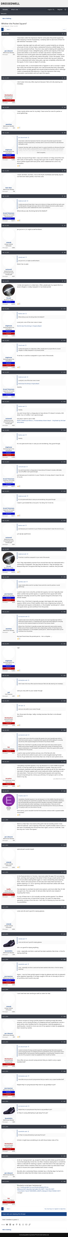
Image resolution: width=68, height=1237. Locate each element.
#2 (65, 78)
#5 (65, 171)
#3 (65, 107)
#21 (65, 643)
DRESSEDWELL (10, 3)
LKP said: (20, 705)
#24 (65, 730)
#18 (65, 549)
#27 (65, 820)
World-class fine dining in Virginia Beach (29, 326)
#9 (65, 281)
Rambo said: (21, 313)
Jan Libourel (6, 26)
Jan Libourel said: (22, 137)
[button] (19, 9)
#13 (65, 401)
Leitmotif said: (22, 466)
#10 (65, 309)
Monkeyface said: (22, 680)
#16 (65, 491)
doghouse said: (22, 201)
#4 (65, 132)
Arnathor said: (22, 796)
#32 (65, 959)
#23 (65, 701)
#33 (65, 989)
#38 (65, 1126)
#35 (65, 1042)
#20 (65, 611)
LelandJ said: (21, 257)
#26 (65, 791)
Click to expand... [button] (41, 152)
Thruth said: (21, 345)
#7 (65, 225)
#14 (65, 430)
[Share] (62, 34)
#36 (65, 1071)
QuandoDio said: (22, 964)
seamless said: (22, 582)
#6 (65, 196)
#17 (65, 520)
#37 (65, 1101)
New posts (3, 13)
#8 (65, 252)
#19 (65, 577)
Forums (5, 9)
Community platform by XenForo (34, 1235)
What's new (14, 9)
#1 (65, 34)
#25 (65, 761)
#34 (65, 1016)
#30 (65, 907)
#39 (65, 1156)
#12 (65, 372)
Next (8, 29)
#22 (65, 675)
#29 (65, 872)
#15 (65, 462)
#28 (65, 845)
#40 (65, 1181)
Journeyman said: (23, 616)
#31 (65, 934)
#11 (65, 340)
